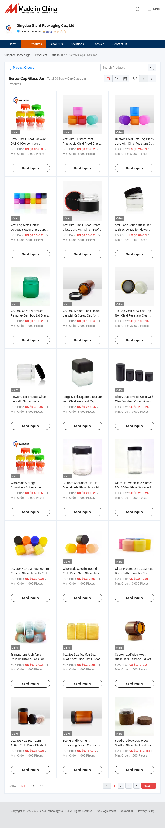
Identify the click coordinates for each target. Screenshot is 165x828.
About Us (56, 44)
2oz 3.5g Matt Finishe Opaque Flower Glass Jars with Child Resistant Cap (28, 229)
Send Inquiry (30, 168)
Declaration (127, 811)
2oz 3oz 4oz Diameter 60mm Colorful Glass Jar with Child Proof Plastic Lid (30, 573)
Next (147, 785)
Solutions (77, 44)
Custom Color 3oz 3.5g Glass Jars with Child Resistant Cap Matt (134, 143)
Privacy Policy (146, 811)
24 (23, 786)
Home (13, 44)
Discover (98, 44)
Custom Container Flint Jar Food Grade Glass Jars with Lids (81, 487)
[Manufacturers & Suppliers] (31, 8)
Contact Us (119, 44)
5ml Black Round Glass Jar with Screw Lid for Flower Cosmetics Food (133, 229)
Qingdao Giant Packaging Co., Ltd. (46, 25)
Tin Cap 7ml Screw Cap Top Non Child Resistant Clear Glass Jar (133, 315)
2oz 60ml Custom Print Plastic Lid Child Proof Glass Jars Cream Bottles (81, 143)
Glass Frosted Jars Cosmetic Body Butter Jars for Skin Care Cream (134, 573)
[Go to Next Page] (152, 78)
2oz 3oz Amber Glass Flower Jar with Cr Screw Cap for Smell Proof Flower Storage (82, 315)
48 (41, 786)
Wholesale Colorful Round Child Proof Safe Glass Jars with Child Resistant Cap (81, 573)
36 (32, 786)
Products (36, 44)
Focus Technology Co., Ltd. (54, 811)
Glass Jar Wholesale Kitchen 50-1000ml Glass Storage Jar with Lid (134, 487)
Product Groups (23, 67)
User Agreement (106, 811)
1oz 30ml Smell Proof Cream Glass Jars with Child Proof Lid (81, 229)
